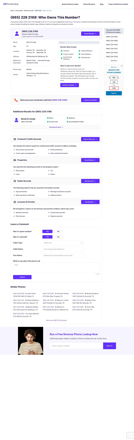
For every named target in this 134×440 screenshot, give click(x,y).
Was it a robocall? (20, 237)
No (58, 231)
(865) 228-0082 (112, 40)
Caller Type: (18, 243)
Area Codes (19, 10)
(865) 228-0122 (112, 48)
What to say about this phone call (26, 261)
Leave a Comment (90, 100)
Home (12, 10)
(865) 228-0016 (112, 37)
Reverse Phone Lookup (70, 4)
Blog (101, 4)
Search (113, 93)
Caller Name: (18, 249)
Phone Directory (89, 4)
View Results (89, 160)
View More (114, 60)
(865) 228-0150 (112, 52)
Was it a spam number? (22, 231)
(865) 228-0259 (112, 56)
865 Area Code (29, 10)
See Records (89, 181)
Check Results (89, 33)
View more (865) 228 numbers (56, 320)
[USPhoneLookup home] (11, 4)
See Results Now (55, 127)
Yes (47, 231)
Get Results (89, 202)
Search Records (89, 139)
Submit (22, 277)
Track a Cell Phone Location (118, 4)
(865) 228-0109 (112, 44)
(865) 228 (38, 10)
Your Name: (17, 255)
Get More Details (68, 85)
